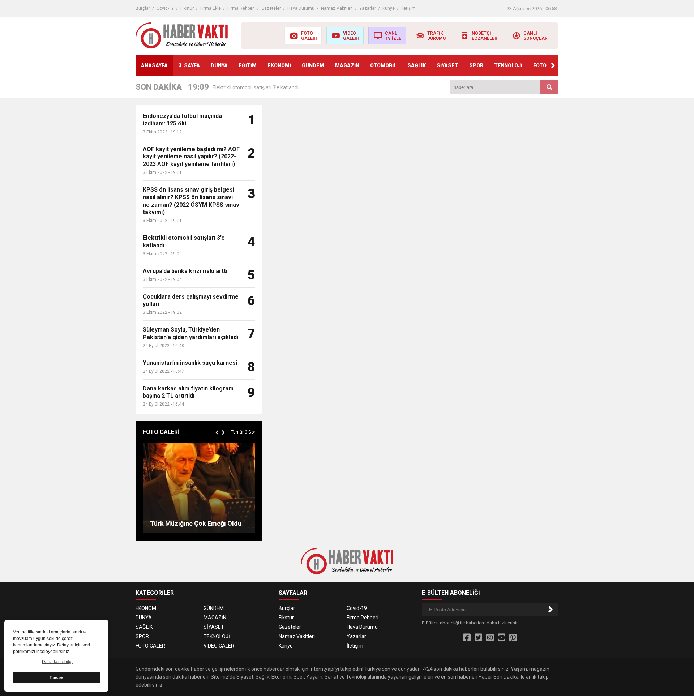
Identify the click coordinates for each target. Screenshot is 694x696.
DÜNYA (219, 65)
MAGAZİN (347, 65)
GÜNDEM (313, 65)
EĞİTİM (248, 65)
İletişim (408, 8)
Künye (388, 8)
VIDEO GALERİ (220, 646)
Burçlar (143, 8)
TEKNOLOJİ (508, 65)
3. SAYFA (189, 65)
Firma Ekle (210, 8)
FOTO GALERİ (151, 646)
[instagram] (490, 638)
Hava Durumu (300, 8)
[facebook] (467, 638)
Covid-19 (165, 8)
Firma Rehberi (241, 8)
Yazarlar (367, 8)
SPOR (476, 65)
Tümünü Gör (243, 432)
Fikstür (187, 8)
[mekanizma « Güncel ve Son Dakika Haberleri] (182, 35)
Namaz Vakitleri (337, 8)
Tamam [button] (56, 677)
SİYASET (447, 65)
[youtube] (501, 638)
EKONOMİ (279, 65)
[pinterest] (513, 638)
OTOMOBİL (383, 65)
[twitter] (478, 638)
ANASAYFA (154, 65)
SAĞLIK (416, 65)
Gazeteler (271, 8)
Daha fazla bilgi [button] (57, 661)
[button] (553, 65)
